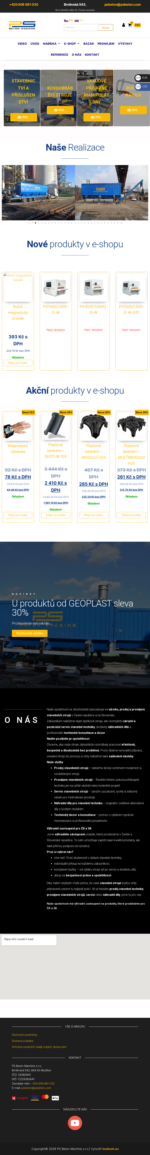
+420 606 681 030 (23, 4)
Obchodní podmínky (24, 1034)
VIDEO (22, 43)
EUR (141, 77)
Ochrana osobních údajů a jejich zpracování (39, 1047)
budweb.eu (110, 1149)
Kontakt (92, 54)
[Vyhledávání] (88, 27)
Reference (59, 54)
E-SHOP (70, 43)
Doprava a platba (22, 1041)
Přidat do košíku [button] (18, 362)
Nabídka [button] (50, 43)
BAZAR (88, 43)
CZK (141, 86)
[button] (5, 193)
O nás (76, 54)
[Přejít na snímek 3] (35, 222)
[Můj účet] (123, 25)
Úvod (35, 43)
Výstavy (125, 43)
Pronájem (106, 43)
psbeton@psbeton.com (122, 4)
